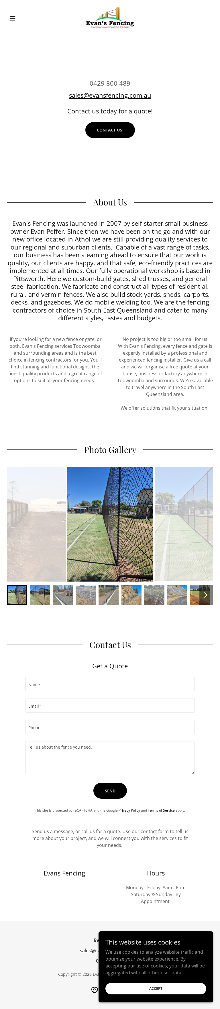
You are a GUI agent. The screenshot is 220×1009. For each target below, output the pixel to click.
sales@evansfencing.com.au (110, 95)
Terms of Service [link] (161, 810)
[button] (22, 18)
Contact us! (110, 130)
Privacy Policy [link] (129, 810)
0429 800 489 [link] (110, 83)
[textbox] (110, 684)
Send (110, 791)
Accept (155, 988)
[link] (110, 18)
